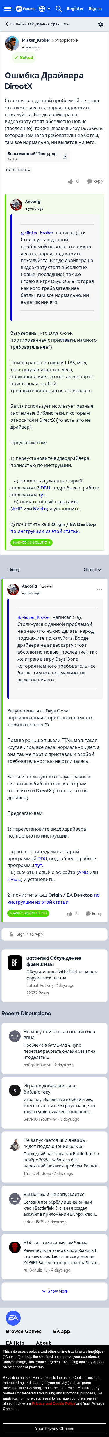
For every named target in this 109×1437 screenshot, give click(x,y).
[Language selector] (44, 8)
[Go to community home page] (25, 9)
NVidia (40, 509)
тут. (42, 495)
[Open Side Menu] (7, 8)
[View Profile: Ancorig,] (16, 205)
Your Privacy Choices (54, 1428)
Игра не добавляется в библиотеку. (49, 1089)
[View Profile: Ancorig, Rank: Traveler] (13, 589)
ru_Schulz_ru (36, 1270)
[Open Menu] (101, 24)
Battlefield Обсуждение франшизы (39, 24)
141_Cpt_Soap (37, 1173)
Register (75, 8)
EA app (61, 1331)
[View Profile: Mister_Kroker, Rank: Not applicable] (12, 43)
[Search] (58, 8)
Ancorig (32, 201)
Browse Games (24, 1331)
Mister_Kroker (36, 40)
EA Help (15, 1343)
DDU (45, 488)
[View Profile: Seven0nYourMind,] (15, 1090)
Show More (58, 1291)
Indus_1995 (34, 1221)
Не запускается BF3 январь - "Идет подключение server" (56, 1143)
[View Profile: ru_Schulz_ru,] (15, 1247)
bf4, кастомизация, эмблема (56, 1243)
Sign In (95, 8)
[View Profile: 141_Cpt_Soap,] (15, 1145)
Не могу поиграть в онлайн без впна (59, 1035)
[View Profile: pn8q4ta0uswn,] (15, 1036)
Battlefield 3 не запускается (54, 1195)
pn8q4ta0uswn (37, 1064)
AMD (17, 509)
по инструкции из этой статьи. (45, 531)
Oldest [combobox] (93, 570)
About (43, 1343)
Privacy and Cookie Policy (53, 1404)
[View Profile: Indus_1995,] (15, 1199)
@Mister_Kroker (37, 233)
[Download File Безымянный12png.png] (65, 156)
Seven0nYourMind (40, 1119)
